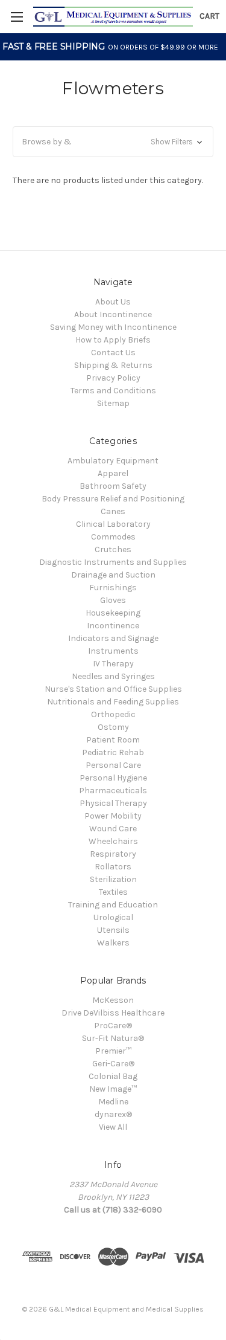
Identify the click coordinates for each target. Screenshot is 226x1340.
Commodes (113, 537)
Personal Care (113, 765)
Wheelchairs (113, 841)
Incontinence (113, 625)
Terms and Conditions (113, 390)
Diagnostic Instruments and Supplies (113, 562)
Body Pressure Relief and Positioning (113, 499)
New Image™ (113, 1089)
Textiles (113, 892)
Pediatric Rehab (113, 752)
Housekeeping (113, 613)
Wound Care (113, 828)
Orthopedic (113, 714)
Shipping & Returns (113, 365)
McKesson (113, 1000)
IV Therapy (113, 664)
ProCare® (113, 1025)
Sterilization (113, 879)
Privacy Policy (113, 378)
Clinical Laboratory (113, 524)
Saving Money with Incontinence (113, 327)
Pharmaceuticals (113, 790)
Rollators (113, 867)
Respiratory (113, 854)
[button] (113, 141)
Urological (113, 917)
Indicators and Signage (113, 638)
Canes (113, 511)
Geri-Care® (113, 1063)
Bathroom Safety (113, 486)
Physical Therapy (113, 803)
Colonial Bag (113, 1076)
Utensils (113, 930)
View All (113, 1127)
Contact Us (113, 352)
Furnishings (113, 587)
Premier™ (113, 1051)
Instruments (113, 651)
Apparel (113, 473)
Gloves (113, 600)
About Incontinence (113, 314)
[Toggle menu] (16, 16)
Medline (113, 1102)
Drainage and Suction (113, 575)
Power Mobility (113, 816)
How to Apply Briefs (113, 340)
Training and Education (113, 905)
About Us (113, 302)
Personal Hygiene (113, 778)
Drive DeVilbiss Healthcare (113, 1013)
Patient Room (113, 740)
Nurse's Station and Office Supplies (113, 689)
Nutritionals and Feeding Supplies (113, 702)
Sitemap (113, 403)
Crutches (113, 549)
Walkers (113, 943)
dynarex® (113, 1114)
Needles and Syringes (113, 676)
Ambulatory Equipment (113, 461)
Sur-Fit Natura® (113, 1038)
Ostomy (113, 727)
